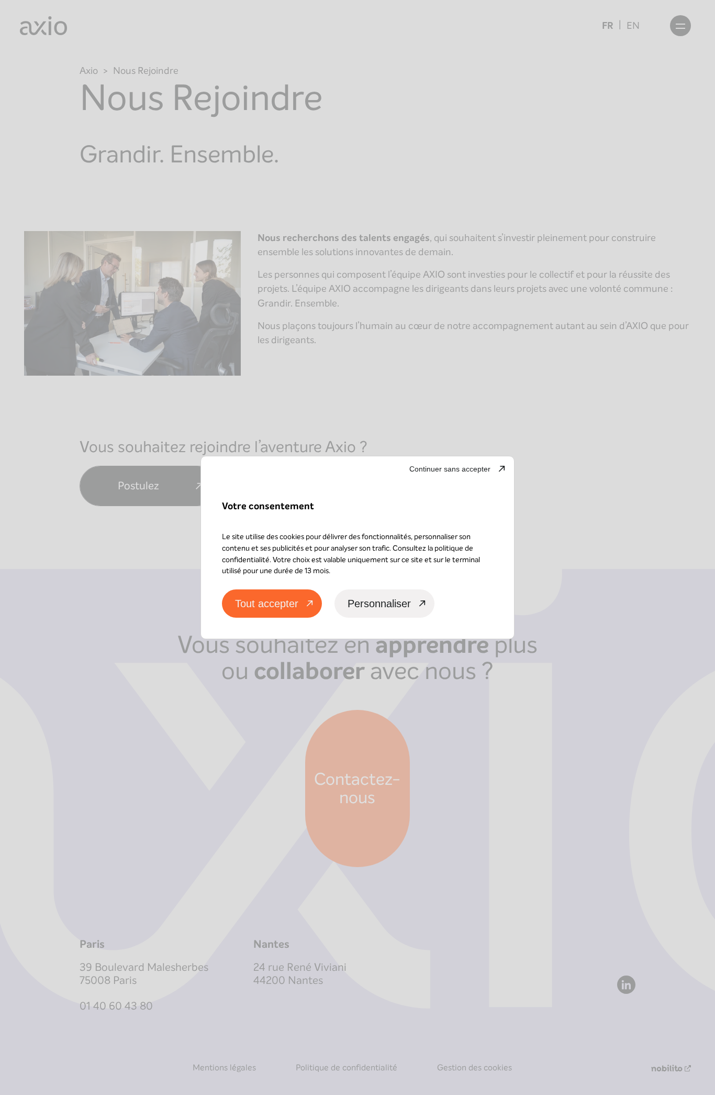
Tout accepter (266, 603)
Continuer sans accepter (449, 469)
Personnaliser (379, 603)
